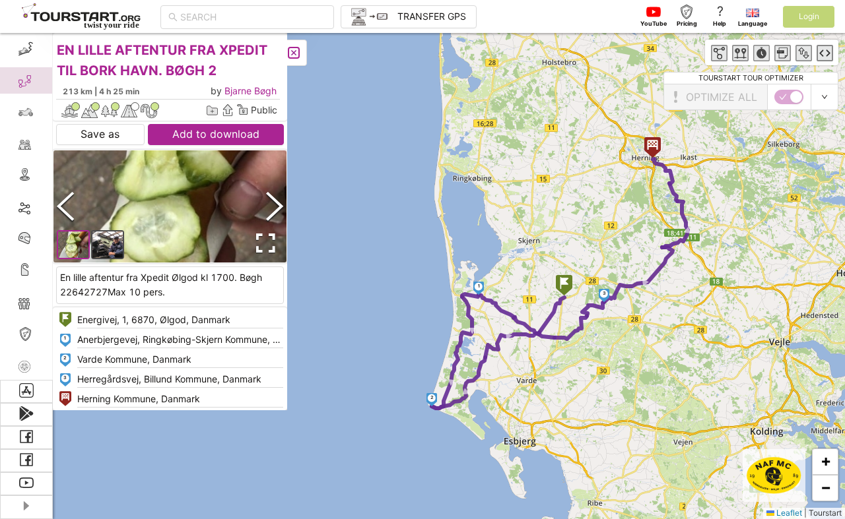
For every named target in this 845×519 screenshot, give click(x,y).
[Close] (294, 53)
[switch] (788, 97)
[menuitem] (26, 49)
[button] (564, 286)
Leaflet (788, 513)
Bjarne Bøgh (250, 90)
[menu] (26, 206)
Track (47, 206)
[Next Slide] (275, 206)
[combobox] (253, 17)
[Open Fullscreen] (263, 243)
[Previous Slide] (65, 206)
